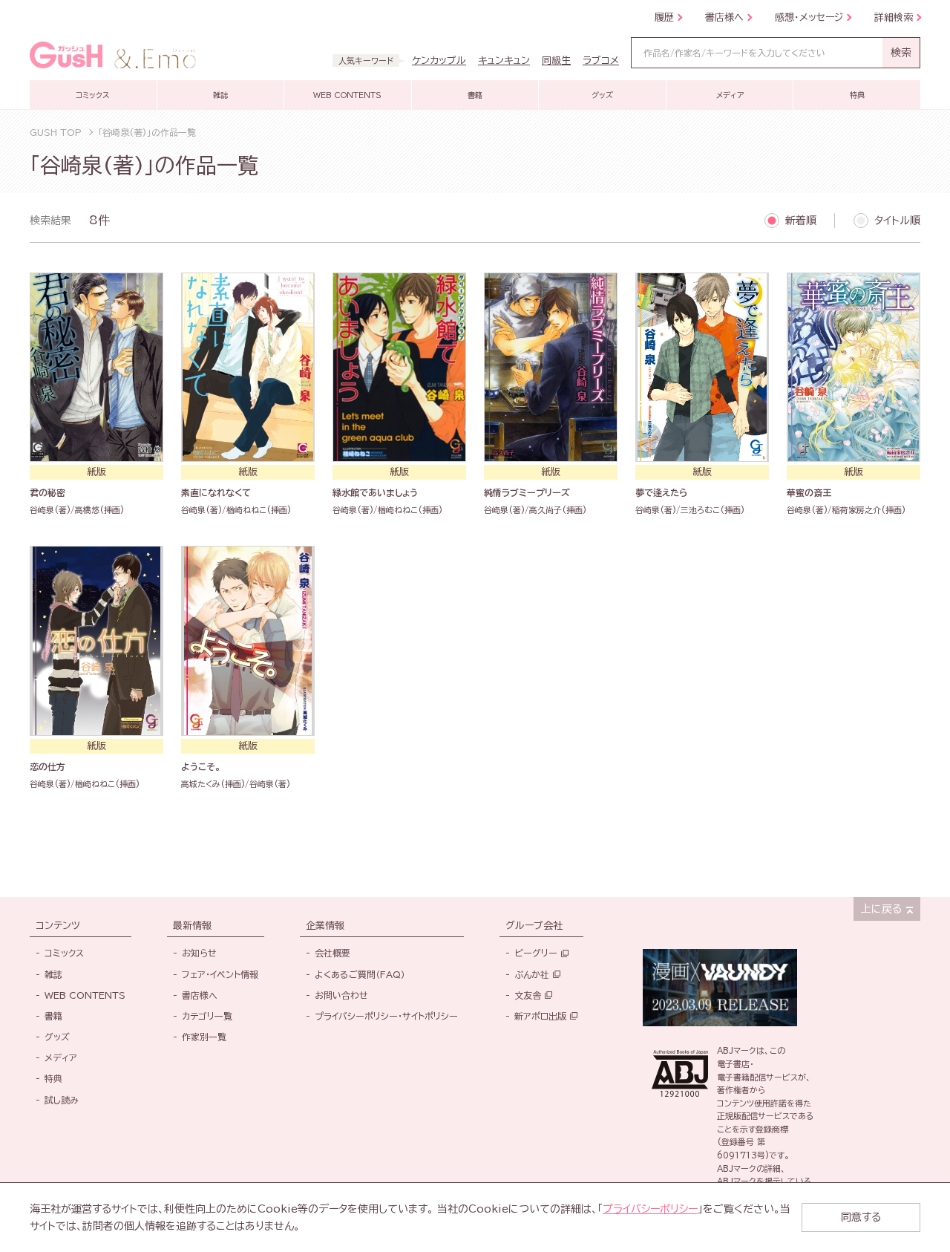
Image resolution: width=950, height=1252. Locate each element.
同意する (861, 1217)
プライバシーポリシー (650, 1209)
